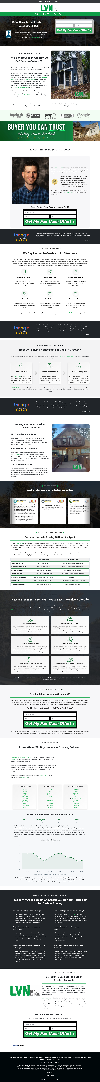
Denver (25, 807)
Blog (89, 1057)
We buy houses (73, 313)
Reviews (37, 14)
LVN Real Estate (59, 167)
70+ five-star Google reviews (20, 87)
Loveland (76, 791)
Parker (75, 795)
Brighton (25, 795)
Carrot (58, 1080)
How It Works (47, 14)
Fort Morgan (50, 795)
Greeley (50, 802)
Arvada (25, 789)
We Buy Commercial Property (79, 1057)
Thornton (75, 802)
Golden (50, 798)
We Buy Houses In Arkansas (16, 1057)
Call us (20, 95)
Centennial (25, 802)
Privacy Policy (56, 1059)
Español (57, 1)
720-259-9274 (27, 95)
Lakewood (50, 805)
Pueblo (76, 796)
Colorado (13, 760)
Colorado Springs (25, 805)
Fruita (50, 796)
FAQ (55, 14)
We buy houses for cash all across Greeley (22, 758)
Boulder (25, 793)
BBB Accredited (30, 79)
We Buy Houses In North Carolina (47, 1057)
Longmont (76, 789)
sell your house (19, 543)
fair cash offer (24, 777)
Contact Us (43, 1059)
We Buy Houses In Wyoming (64, 1057)
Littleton (50, 807)
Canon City (25, 798)
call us (17, 455)
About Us (62, 14)
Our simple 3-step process (66, 356)
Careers (49, 1059)
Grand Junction (50, 800)
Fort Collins (50, 793)
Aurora (25, 791)
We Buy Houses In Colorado (31, 1057)
